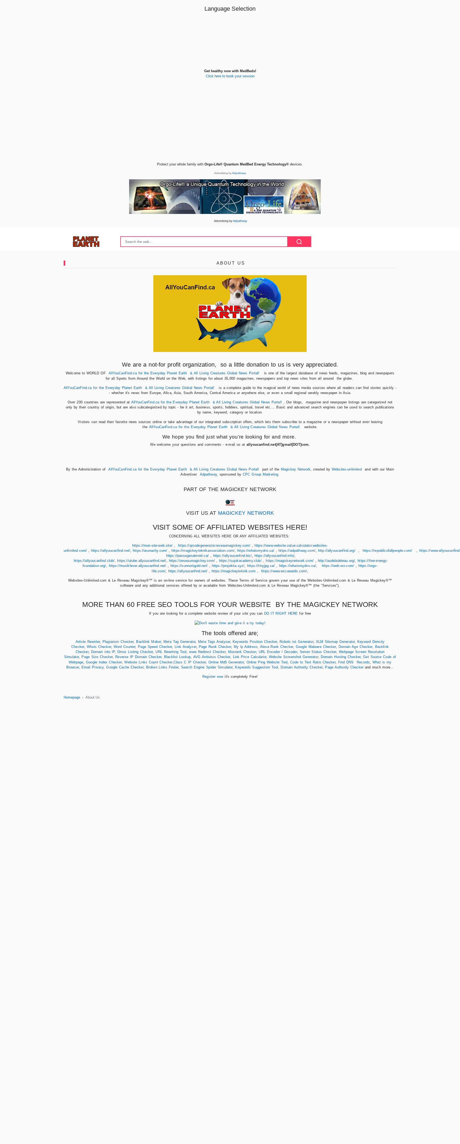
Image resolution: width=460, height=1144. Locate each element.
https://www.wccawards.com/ (284, 571)
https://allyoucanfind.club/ (94, 561)
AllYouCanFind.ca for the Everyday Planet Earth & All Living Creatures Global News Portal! (184, 373)
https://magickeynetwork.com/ (289, 561)
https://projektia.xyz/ (228, 566)
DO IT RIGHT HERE (281, 613)
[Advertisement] (230, 124)
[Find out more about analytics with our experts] (230, 623)
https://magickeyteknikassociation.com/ (203, 551)
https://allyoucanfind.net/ (110, 551)
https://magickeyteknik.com (234, 571)
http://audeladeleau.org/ (336, 561)
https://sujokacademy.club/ (240, 561)
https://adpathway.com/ (296, 551)
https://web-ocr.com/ (338, 566)
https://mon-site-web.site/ (152, 545)
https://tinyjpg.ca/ (261, 566)
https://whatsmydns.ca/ (255, 551)
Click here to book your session (230, 76)
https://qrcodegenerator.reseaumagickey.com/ (214, 545)
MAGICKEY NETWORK (246, 513)
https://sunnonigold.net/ (189, 566)
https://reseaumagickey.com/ (192, 561)
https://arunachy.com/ (150, 551)
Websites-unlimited (347, 469)
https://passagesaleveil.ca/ (187, 556)
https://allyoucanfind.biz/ (232, 556)
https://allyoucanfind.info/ (274, 556)
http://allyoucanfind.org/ (336, 551)
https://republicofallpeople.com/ (387, 551)
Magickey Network (295, 469)
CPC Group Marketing (260, 474)
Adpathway (239, 173)
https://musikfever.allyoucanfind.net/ (137, 566)
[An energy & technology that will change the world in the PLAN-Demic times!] (225, 196)
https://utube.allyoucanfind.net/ (141, 561)
